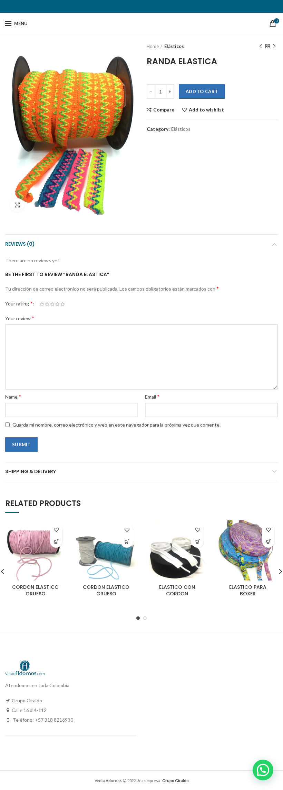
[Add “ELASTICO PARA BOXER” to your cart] (268, 542)
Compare (163, 109)
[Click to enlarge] (17, 205)
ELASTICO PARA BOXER (247, 590)
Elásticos (174, 46)
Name (13, 396)
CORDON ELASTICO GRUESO (35, 590)
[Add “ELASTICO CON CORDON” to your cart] (198, 542)
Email (152, 396)
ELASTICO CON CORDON (177, 590)
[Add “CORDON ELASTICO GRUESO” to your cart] (56, 542)
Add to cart (202, 91)
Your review (19, 318)
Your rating (18, 303)
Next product (274, 46)
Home (153, 46)
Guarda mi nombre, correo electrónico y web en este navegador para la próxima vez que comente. (116, 425)
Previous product (260, 46)
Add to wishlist (206, 109)
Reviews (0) (20, 244)
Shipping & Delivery (30, 471)
